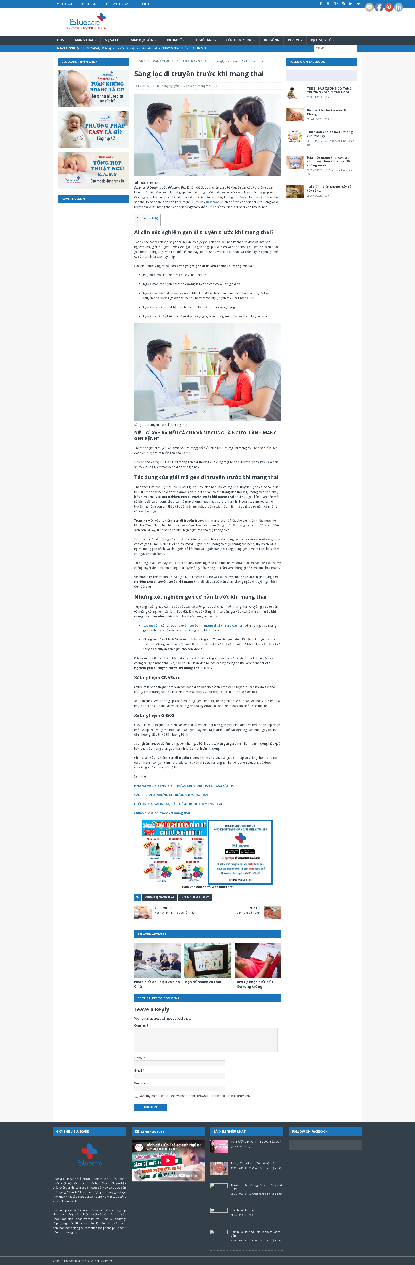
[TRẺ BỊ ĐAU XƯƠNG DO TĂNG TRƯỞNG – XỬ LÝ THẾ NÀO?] (295, 93)
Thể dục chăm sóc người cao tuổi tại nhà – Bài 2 (257, 1187)
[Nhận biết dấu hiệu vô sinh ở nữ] (157, 960)
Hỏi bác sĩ (174, 40)
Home (61, 40)
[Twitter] (358, 4)
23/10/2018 (240, 1168)
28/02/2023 (147, 86)
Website (139, 1083)
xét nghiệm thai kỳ (195, 897)
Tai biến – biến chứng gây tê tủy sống (329, 188)
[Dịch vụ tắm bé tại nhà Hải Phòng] (295, 114)
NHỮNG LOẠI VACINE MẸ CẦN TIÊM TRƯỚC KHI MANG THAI (178, 804)
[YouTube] (328, 4)
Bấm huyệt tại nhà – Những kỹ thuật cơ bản (255, 1233)
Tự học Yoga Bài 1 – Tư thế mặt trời (253, 1163)
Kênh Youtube (152, 1131)
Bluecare (212, 202)
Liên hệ (145, 3)
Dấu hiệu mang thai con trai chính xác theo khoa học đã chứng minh (328, 161)
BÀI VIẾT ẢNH (203, 40)
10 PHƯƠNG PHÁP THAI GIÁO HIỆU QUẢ (256, 1142)
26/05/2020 (316, 195)
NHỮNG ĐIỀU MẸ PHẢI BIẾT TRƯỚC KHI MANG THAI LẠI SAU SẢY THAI (185, 786)
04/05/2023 (316, 119)
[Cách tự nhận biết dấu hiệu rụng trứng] (258, 960)
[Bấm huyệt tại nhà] (219, 1214)
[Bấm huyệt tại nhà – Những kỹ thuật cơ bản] (219, 1236)
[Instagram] (343, 4)
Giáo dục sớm (142, 40)
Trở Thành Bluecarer (118, 3)
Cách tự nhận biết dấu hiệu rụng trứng (254, 984)
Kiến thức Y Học (238, 40)
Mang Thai (84, 40)
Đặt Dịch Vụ (88, 3)
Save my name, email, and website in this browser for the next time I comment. (194, 1096)
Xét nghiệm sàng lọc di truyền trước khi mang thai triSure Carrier (193, 625)
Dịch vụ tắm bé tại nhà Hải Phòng (327, 112)
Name (139, 1058)
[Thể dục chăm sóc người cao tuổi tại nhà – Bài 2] (219, 1189)
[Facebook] (320, 4)
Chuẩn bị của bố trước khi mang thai (162, 813)
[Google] (336, 4)
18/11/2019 (316, 97)
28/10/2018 (240, 1214)
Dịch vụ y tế (321, 40)
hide (154, 218)
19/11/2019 (316, 140)
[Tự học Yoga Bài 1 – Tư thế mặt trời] (219, 1168)
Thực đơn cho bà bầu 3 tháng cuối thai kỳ (330, 134)
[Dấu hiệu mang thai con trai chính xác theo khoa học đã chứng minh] (295, 162)
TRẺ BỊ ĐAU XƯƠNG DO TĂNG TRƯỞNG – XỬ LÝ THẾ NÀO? (329, 90)
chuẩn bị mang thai (159, 897)
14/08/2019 (240, 1146)
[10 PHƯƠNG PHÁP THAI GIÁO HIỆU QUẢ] (219, 1146)
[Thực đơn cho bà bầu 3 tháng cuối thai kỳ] (295, 136)
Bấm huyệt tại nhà (242, 1210)
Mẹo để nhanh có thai (202, 982)
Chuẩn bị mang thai (198, 86)
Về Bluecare (64, 3)
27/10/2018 (240, 1193)
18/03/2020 (316, 170)
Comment (141, 1025)
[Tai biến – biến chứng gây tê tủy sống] (295, 191)
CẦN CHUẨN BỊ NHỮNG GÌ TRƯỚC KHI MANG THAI (171, 795)
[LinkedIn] (351, 4)
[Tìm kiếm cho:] (335, 48)
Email (138, 1070)
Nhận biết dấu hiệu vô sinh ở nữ (157, 984)
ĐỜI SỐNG (271, 40)
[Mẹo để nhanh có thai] (207, 960)
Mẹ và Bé (112, 40)
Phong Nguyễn (169, 86)
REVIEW (293, 40)
